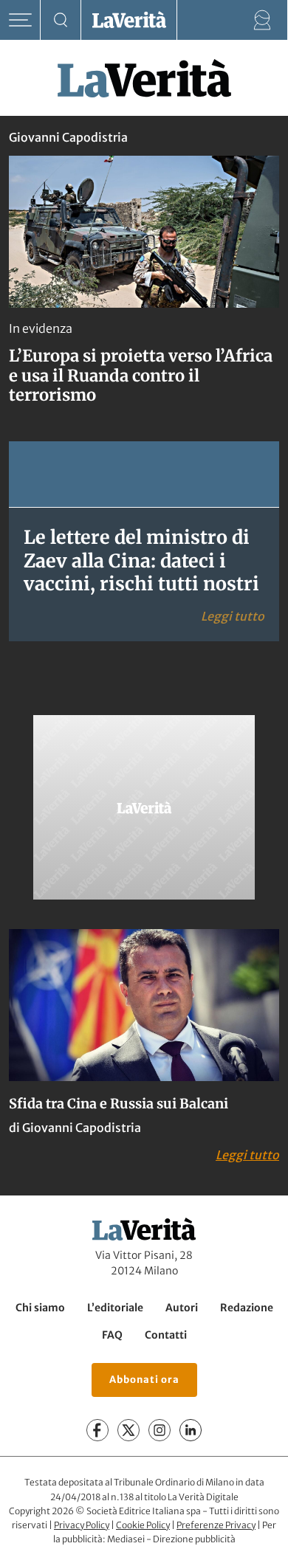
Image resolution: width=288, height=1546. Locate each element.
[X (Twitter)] (128, 1430)
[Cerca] (61, 20)
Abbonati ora (144, 1379)
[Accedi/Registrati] (262, 20)
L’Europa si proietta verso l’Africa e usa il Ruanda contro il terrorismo (140, 375)
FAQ (112, 1335)
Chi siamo (40, 1307)
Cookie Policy (143, 1525)
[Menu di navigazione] (20, 20)
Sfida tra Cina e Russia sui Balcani (118, 1103)
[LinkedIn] (190, 1430)
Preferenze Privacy (216, 1525)
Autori (181, 1307)
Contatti (166, 1335)
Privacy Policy (81, 1525)
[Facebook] (97, 1430)
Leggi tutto (232, 616)
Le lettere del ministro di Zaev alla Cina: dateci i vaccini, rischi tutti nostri (141, 560)
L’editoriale (115, 1307)
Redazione (246, 1307)
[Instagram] (159, 1430)
